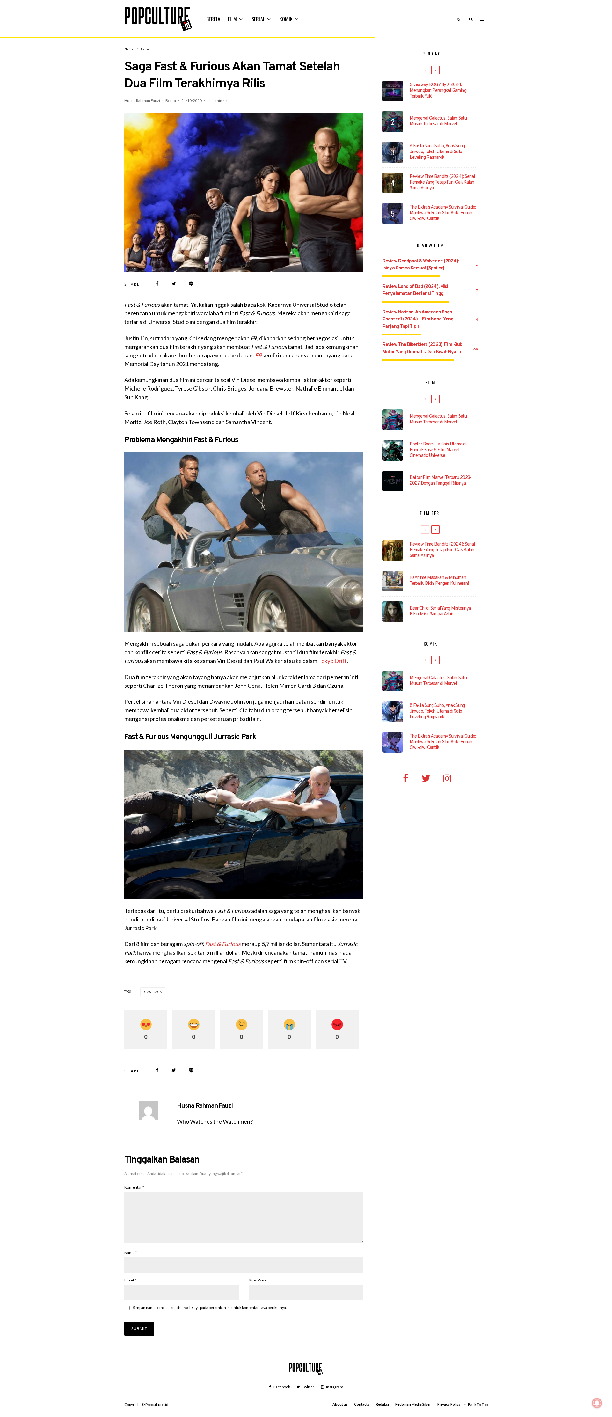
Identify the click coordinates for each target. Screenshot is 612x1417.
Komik (286, 19)
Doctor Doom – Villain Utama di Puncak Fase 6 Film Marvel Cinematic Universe (438, 450)
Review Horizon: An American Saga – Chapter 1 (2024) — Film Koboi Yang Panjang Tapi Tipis (418, 319)
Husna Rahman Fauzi (142, 100)
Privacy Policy (449, 1404)
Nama (130, 1252)
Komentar (134, 1187)
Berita (213, 19)
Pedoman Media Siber (413, 1404)
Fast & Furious (223, 943)
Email (130, 1280)
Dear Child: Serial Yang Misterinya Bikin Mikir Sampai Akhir (440, 611)
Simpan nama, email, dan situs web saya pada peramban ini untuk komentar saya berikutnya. (210, 1307)
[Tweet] (173, 283)
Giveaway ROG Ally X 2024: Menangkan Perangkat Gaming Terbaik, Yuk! (438, 90)
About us (340, 1404)
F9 (258, 355)
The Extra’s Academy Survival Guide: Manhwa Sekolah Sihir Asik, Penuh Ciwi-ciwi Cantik (443, 213)
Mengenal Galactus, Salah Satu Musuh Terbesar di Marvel (438, 121)
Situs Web (257, 1280)
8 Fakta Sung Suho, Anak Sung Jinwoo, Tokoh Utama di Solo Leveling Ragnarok (437, 152)
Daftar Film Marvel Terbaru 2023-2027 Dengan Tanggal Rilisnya (440, 481)
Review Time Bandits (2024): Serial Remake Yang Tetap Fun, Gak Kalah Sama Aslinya (442, 182)
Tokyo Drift (332, 660)
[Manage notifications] (597, 1403)
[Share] (157, 283)
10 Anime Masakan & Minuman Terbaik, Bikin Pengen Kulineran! (439, 581)
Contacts (361, 1404)
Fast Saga (154, 992)
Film (232, 19)
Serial (258, 19)
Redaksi (382, 1404)
